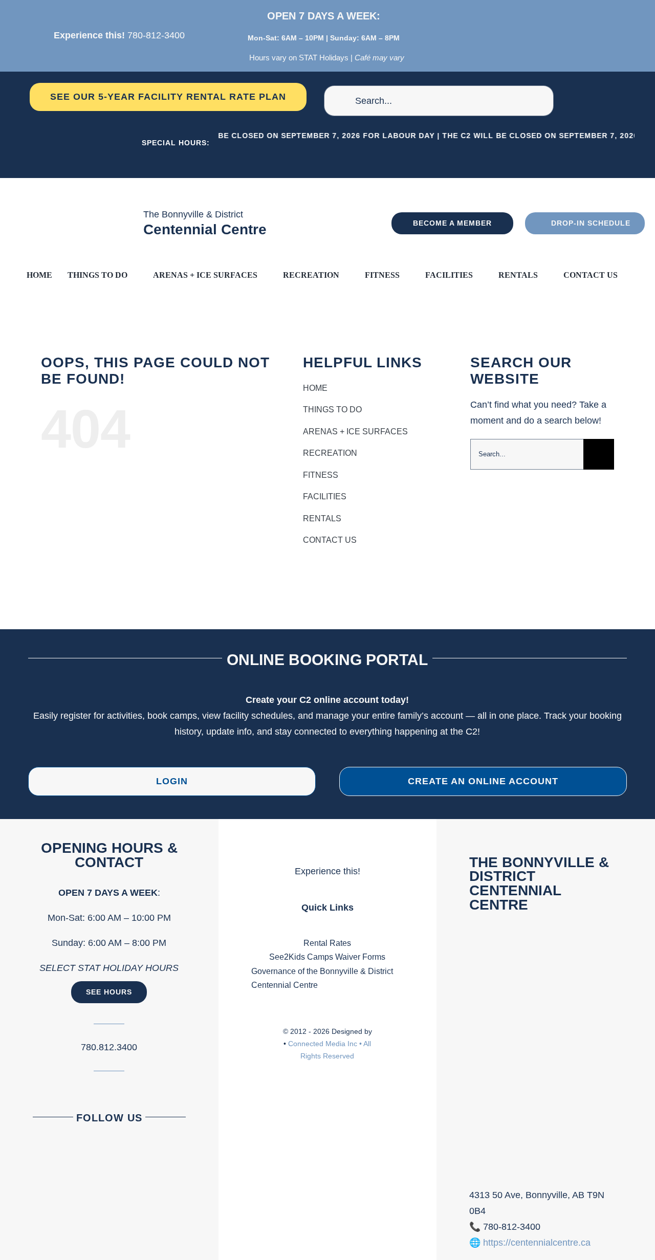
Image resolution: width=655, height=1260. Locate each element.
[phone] (545, 34)
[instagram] (526, 34)
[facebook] (508, 34)
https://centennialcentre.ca (537, 1242)
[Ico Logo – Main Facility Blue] (85, 183)
